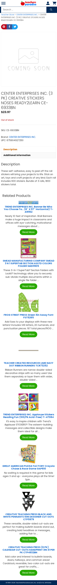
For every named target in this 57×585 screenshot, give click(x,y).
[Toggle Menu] (3, 3)
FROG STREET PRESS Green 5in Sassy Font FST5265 (28, 316)
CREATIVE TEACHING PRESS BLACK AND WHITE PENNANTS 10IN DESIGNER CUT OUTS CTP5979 (28, 517)
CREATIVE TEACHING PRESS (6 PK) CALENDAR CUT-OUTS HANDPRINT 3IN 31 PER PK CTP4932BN (29, 549)
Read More (28, 232)
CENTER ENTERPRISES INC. (27, 14)
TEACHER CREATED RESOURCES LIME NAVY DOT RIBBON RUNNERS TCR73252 (28, 364)
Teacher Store (7, 14)
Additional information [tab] (16, 155)
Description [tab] (10, 149)
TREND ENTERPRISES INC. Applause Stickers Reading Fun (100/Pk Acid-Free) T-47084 (28, 416)
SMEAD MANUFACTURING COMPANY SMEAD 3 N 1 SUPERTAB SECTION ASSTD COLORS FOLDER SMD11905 (28, 263)
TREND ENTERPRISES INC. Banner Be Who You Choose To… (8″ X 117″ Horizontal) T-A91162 (28, 209)
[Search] (51, 10)
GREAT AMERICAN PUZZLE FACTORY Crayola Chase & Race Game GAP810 (28, 467)
